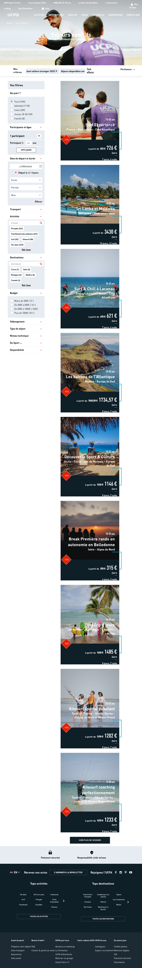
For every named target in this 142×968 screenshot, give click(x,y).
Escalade (39, 905)
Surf (23, 899)
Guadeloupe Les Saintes (103, 895)
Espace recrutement (104, 950)
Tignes (118, 894)
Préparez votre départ (21, 946)
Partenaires (119, 962)
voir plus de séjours (90, 840)
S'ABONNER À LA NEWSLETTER (68, 872)
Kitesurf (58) (28, 239)
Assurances (16, 954)
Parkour (54, 907)
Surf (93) (14, 239)
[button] (71, 907)
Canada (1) (15, 280)
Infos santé (16, 958)
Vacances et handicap (65, 946)
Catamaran (54, 894)
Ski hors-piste (39, 894)
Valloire (103, 902)
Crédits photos (120, 946)
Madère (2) (30, 275)
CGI (115, 954)
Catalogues (100, 946)
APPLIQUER (26, 150)
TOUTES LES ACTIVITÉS (39, 916)
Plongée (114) (17, 229)
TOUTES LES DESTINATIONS (103, 919)
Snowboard (23, 905)
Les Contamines (119, 899)
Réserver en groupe (64, 958)
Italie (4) (26, 269)
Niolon (118, 905)
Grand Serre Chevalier (87, 895)
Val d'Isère (88, 907)
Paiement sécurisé (122, 958)
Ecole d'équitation (54, 900)
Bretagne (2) (16, 275)
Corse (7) (15, 269)
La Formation (61, 950)
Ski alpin (23, 894)
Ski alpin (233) (17, 245)
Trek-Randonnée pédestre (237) (24, 234)
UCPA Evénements (63, 954)
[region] (71, 32)
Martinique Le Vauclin (103, 908)
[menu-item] (39, 15)
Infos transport (18, 950)
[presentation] (63, 901)
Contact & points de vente (43, 950)
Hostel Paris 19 (62, 962)
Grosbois (87, 902)
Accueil (9, 23)
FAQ (33, 946)
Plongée (39, 899)
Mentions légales (121, 950)
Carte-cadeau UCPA (86, 940)
